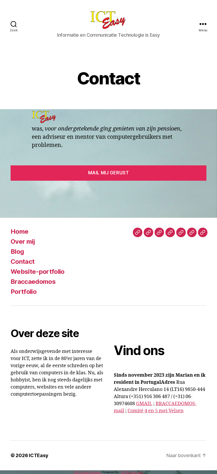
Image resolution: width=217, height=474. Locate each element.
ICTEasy (38, 455)
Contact (22, 261)
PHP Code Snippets (87, 472)
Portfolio (24, 291)
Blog (17, 251)
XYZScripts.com (132, 472)
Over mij (23, 241)
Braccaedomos (33, 281)
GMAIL (144, 404)
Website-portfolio (38, 271)
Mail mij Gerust (108, 172)
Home (19, 231)
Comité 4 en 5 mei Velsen (156, 411)
